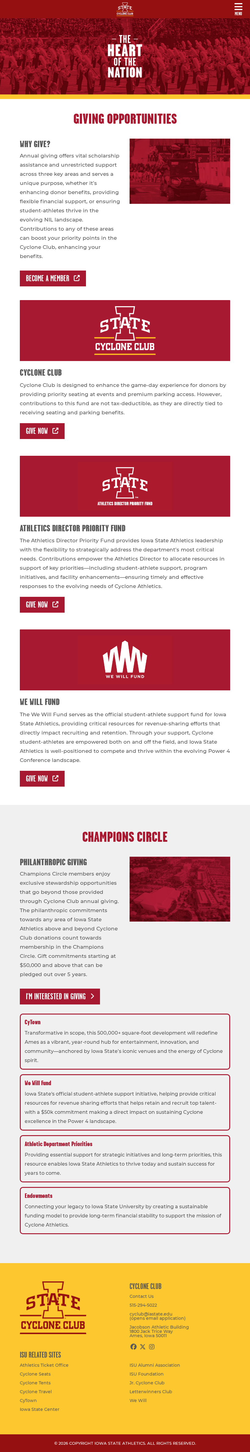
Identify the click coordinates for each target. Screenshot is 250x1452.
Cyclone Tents (35, 1383)
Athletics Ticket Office (44, 1365)
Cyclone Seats (35, 1374)
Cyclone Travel (36, 1392)
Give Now (37, 431)
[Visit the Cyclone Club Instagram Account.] (151, 1347)
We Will (138, 1400)
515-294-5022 (143, 1305)
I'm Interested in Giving (56, 996)
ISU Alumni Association (155, 1365)
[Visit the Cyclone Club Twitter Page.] (142, 1347)
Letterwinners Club (151, 1392)
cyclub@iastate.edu (158, 1316)
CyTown (28, 1400)
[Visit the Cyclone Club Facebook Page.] (133, 1347)
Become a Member (47, 278)
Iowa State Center (39, 1409)
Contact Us (142, 1296)
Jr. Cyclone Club (147, 1383)
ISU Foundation (147, 1374)
